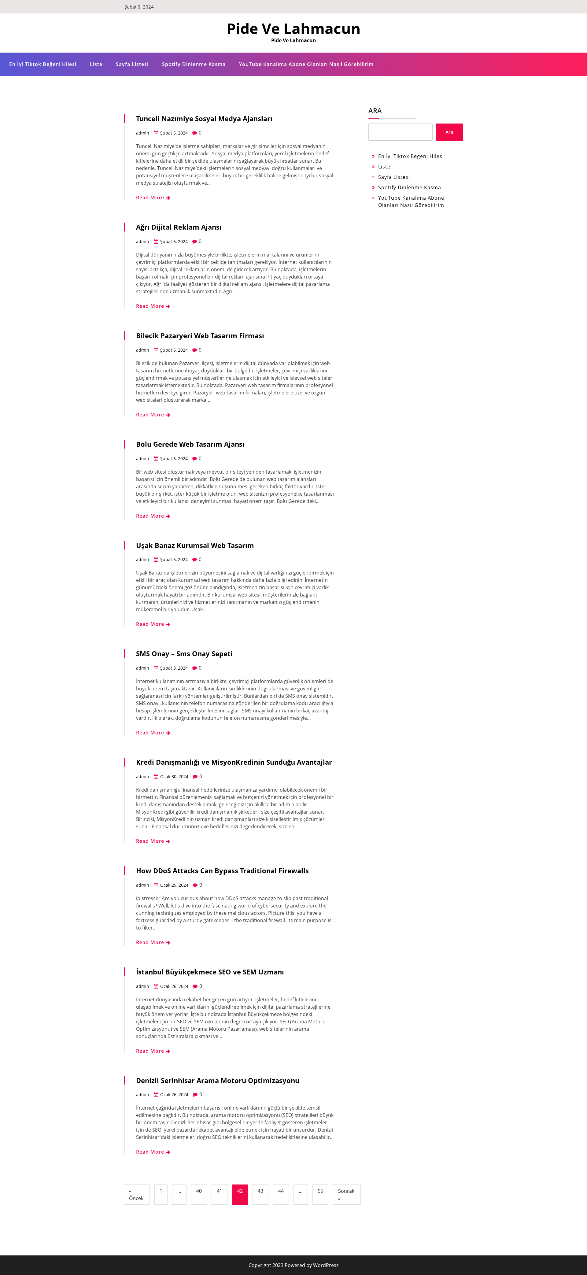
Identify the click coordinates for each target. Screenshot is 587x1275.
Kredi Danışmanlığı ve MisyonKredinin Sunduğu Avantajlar (234, 762)
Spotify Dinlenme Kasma (194, 64)
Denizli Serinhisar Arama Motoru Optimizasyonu (217, 1080)
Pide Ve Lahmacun (294, 28)
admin (142, 133)
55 (320, 1191)
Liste (96, 64)
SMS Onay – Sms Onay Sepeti (184, 653)
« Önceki (137, 1195)
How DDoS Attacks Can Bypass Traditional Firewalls (222, 870)
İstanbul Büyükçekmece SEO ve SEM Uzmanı (210, 971)
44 (281, 1191)
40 (199, 1191)
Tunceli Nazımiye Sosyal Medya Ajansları (204, 118)
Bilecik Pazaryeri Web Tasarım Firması (200, 335)
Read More (151, 197)
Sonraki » (347, 1195)
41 (219, 1191)
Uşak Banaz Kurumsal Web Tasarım (195, 545)
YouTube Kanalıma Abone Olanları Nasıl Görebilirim (306, 64)
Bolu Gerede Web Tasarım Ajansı (190, 444)
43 (260, 1191)
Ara (375, 110)
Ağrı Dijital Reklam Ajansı (179, 226)
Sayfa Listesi (132, 64)
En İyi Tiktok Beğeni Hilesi (42, 64)
